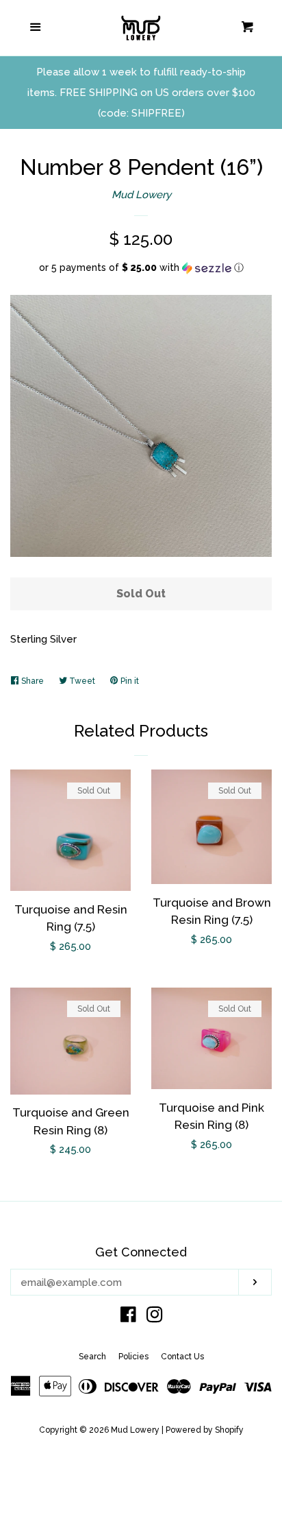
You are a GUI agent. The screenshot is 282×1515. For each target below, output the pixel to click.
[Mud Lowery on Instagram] (154, 1317)
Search (92, 1356)
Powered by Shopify (205, 1430)
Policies (133, 1356)
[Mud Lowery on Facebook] (128, 1317)
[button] (141, 267)
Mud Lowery (141, 195)
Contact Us (182, 1356)
